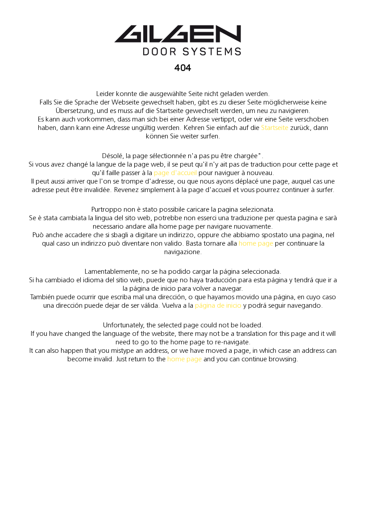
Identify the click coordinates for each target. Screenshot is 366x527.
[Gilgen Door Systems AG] (177, 40)
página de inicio (218, 305)
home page (256, 243)
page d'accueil (175, 172)
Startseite (274, 127)
